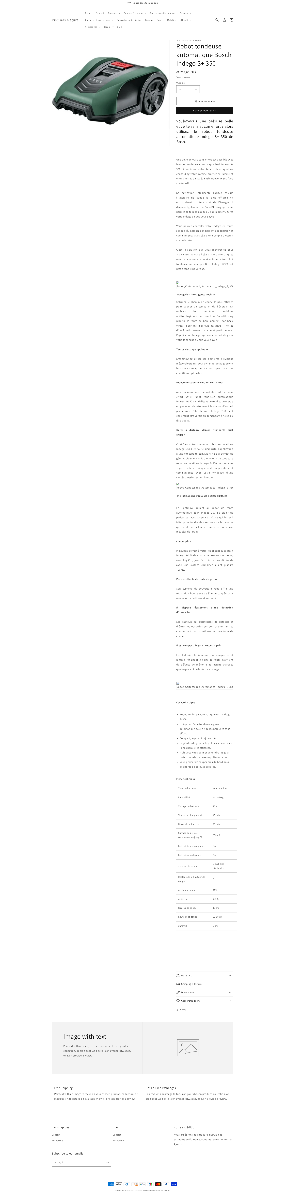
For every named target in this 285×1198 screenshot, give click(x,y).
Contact (56, 1134)
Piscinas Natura (128, 1190)
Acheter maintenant (204, 110)
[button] (114, 13)
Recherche (57, 1140)
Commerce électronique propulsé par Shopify (152, 1190)
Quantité (180, 82)
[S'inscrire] (107, 1163)
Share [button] (183, 1009)
